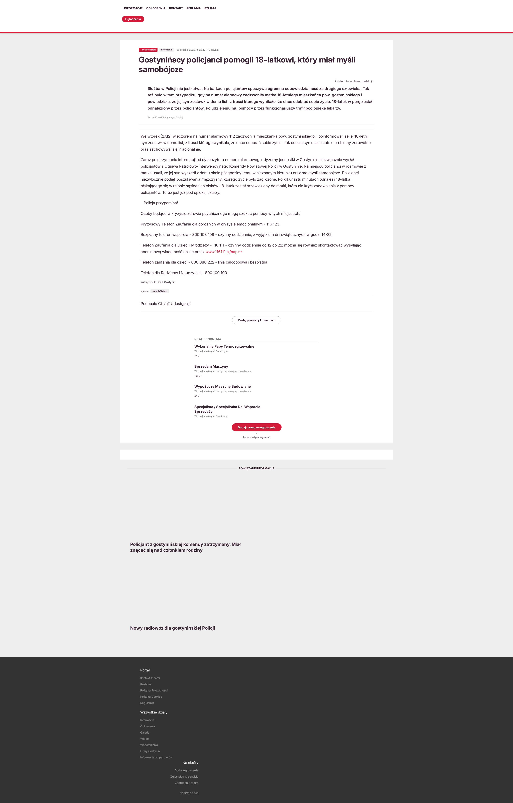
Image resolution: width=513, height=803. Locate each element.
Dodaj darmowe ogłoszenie (256, 427)
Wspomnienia (149, 745)
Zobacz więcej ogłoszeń (256, 437)
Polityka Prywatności (154, 690)
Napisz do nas (189, 793)
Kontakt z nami (150, 678)
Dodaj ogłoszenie (186, 770)
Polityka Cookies (151, 696)
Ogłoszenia (156, 8)
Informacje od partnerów (156, 757)
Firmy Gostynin (150, 751)
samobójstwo (159, 291)
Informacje (133, 8)
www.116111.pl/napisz (224, 251)
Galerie (144, 732)
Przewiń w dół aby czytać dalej (165, 117)
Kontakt (176, 8)
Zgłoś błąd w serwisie (184, 776)
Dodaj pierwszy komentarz (256, 320)
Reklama (194, 8)
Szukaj (210, 8)
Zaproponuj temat (186, 782)
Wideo (144, 738)
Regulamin (147, 702)
